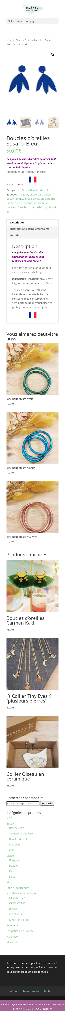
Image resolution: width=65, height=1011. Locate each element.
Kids (9, 882)
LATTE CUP (15, 914)
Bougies (14, 860)
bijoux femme (14, 198)
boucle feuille (41, 203)
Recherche (47, 803)
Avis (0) (15, 235)
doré (31, 207)
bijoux (24, 194)
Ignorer (47, 1008)
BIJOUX (13, 908)
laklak (39, 207)
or (45, 207)
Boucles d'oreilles (34, 40)
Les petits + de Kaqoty (19, 931)
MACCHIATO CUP (19, 920)
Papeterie (12, 925)
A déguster (13, 936)
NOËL (9, 818)
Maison (10, 855)
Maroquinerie (14, 942)
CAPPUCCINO (17, 903)
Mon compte (31, 991)
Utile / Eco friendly (17, 888)
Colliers (13, 850)
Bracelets (14, 844)
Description (17, 222)
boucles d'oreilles (17, 207)
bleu (43, 198)
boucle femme (23, 203)
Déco (12, 876)
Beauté (13, 865)
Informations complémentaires (29, 229)
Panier (47, 991)
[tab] (32, 222)
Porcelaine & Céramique (21, 893)
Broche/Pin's (16, 828)
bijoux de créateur (41, 194)
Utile (12, 871)
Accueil (10, 40)
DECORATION (17, 897)
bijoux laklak (31, 198)
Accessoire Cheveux (21, 833)
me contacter (49, 967)
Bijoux (19, 40)
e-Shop (14, 991)
